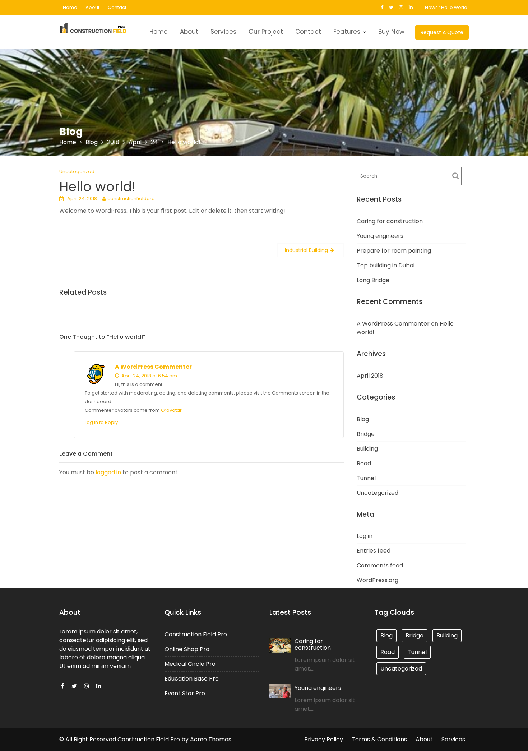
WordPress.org (377, 580)
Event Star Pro (185, 693)
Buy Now (391, 31)
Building (367, 448)
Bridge (366, 434)
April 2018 (370, 376)
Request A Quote (442, 32)
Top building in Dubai (385, 265)
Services (223, 31)
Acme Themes (210, 739)
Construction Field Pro (196, 634)
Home (70, 7)
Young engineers (380, 236)
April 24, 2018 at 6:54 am (148, 375)
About (92, 7)
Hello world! (455, 7)
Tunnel (366, 478)
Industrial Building (306, 250)
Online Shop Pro (187, 649)
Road (364, 463)
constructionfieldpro (131, 198)
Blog (363, 419)
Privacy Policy (323, 739)
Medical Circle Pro (190, 664)
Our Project (266, 31)
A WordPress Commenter (153, 367)
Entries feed (373, 551)
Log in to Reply (101, 422)
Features (346, 31)
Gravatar (171, 410)
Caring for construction (390, 221)
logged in (108, 472)
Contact (117, 7)
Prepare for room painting (394, 251)
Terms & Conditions (379, 739)
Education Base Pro (192, 678)
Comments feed (380, 565)
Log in (364, 536)
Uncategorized (76, 171)
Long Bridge (373, 280)
